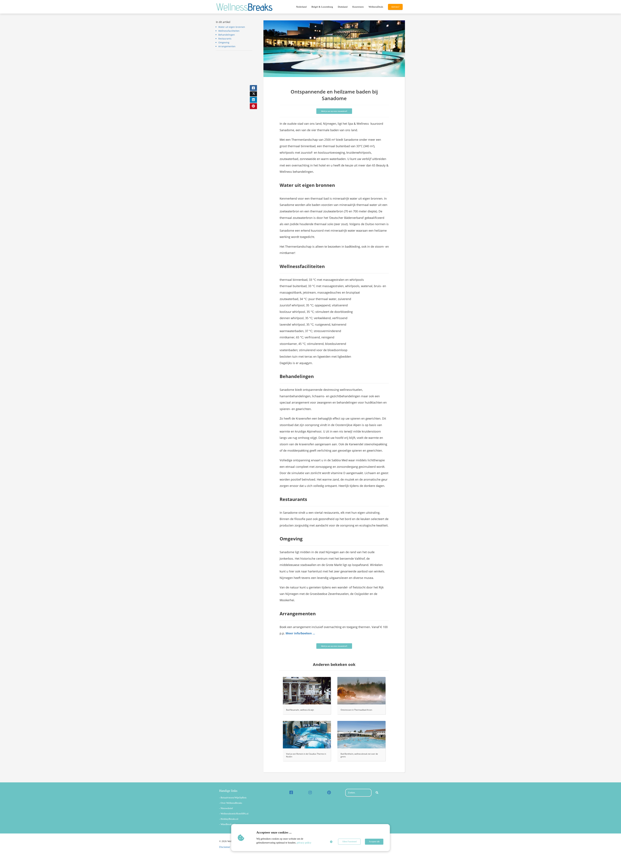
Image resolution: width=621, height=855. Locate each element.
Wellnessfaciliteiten (229, 30)
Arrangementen (226, 46)
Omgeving (223, 42)
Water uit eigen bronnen (231, 26)
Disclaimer (224, 847)
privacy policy (304, 842)
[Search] (377, 793)
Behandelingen (226, 34)
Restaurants (224, 38)
